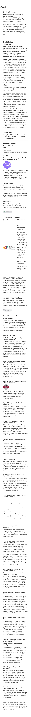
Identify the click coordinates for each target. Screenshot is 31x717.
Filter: (5, 147)
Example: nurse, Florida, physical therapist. (15, 152)
